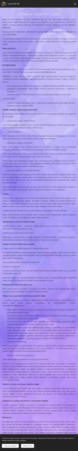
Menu (75, 4)
